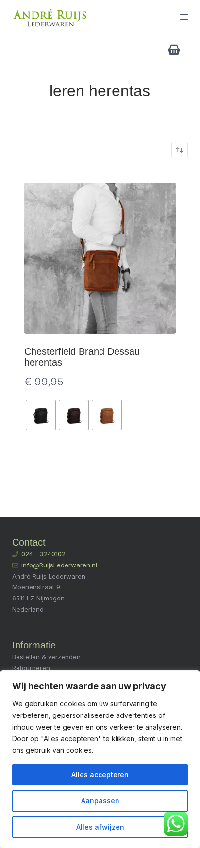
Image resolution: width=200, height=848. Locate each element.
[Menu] (184, 17)
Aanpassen (100, 801)
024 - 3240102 (43, 554)
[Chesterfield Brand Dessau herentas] (100, 258)
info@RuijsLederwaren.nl (59, 565)
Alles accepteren (100, 774)
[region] (100, 759)
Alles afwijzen (100, 827)
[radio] (40, 415)
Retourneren (31, 668)
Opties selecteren (100, 464)
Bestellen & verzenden (46, 657)
